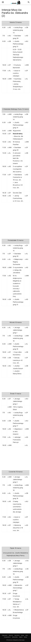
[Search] (28, 2)
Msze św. (11, 635)
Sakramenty (15, 637)
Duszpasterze (7, 637)
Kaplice (20, 637)
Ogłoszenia (4, 635)
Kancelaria (17, 635)
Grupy (22, 635)
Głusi (26, 635)
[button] (2, 2)
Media (25, 637)
